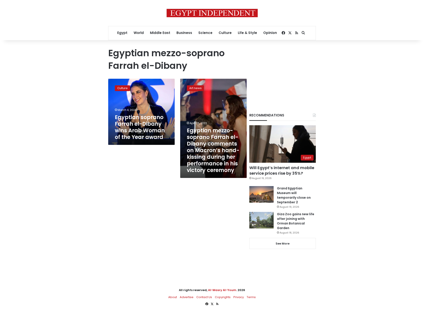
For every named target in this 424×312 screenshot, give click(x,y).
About (172, 297)
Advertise (186, 297)
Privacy (238, 297)
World (139, 32)
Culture (225, 32)
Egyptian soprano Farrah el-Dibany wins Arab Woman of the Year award (140, 127)
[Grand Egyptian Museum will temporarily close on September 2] (261, 194)
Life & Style (247, 32)
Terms (251, 297)
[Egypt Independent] (212, 13)
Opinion (270, 32)
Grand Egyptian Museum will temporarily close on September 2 (294, 195)
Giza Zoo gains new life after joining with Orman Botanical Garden (295, 221)
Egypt (122, 32)
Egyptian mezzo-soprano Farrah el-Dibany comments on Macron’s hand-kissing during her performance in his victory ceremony (213, 150)
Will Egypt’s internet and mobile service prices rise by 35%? (281, 170)
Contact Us (204, 297)
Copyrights (223, 297)
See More (283, 243)
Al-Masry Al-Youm (222, 290)
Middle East (160, 32)
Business (184, 32)
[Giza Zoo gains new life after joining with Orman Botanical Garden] (261, 220)
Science (205, 32)
